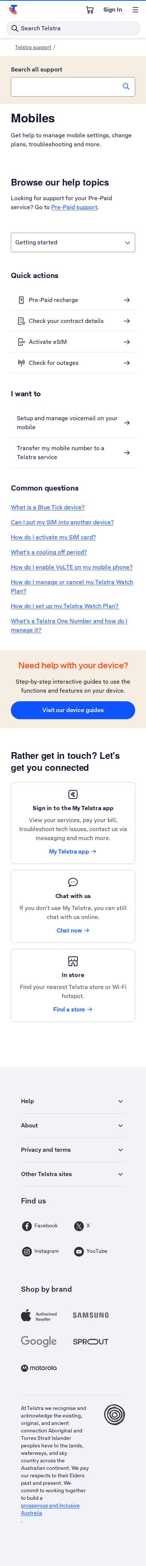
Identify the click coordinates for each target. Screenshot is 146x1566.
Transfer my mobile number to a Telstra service (60, 452)
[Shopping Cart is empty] (90, 10)
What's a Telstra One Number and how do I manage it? (69, 625)
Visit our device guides (73, 710)
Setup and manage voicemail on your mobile (67, 422)
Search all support (36, 69)
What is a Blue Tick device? (48, 507)
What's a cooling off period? (49, 552)
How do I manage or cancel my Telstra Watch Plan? (72, 586)
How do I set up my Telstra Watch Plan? (65, 606)
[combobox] (73, 87)
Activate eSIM (48, 342)
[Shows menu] (136, 10)
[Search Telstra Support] (126, 86)
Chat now (69, 930)
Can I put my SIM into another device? (62, 522)
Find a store (69, 1009)
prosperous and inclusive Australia (50, 1509)
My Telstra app (69, 851)
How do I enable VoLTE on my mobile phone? (72, 567)
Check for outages (54, 363)
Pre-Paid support (74, 207)
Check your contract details (66, 321)
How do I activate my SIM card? (53, 537)
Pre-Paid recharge (53, 300)
